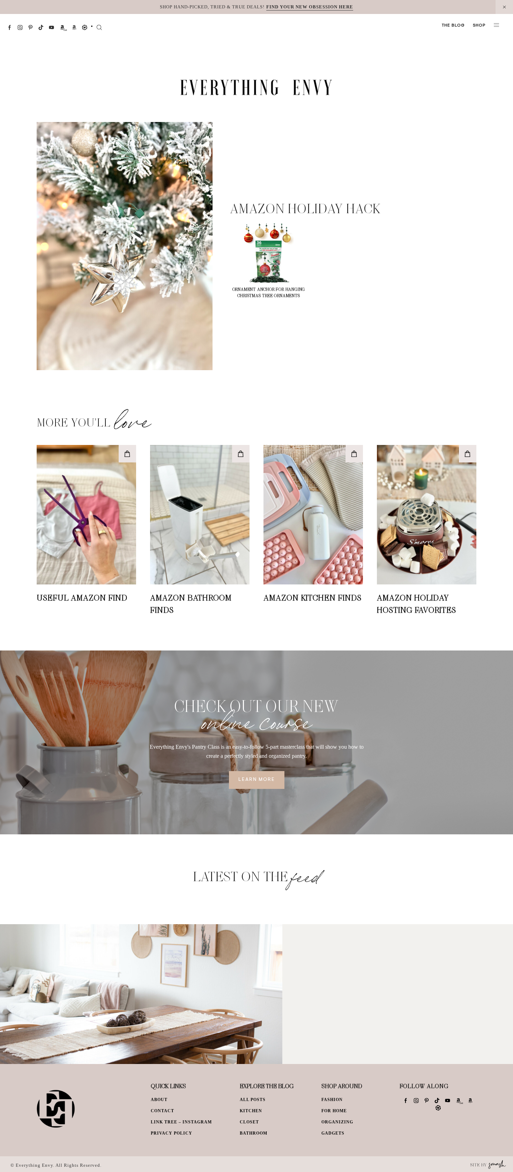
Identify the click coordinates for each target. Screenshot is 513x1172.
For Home (334, 1110)
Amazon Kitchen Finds (312, 597)
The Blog (453, 25)
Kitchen (251, 1110)
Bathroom (253, 1133)
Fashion (332, 1099)
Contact (162, 1110)
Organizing (337, 1122)
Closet (249, 1122)
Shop (479, 25)
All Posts (253, 1099)
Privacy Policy (171, 1133)
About (159, 1099)
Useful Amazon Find (82, 597)
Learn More (256, 779)
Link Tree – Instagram (181, 1122)
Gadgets (332, 1133)
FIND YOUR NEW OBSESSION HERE (309, 6)
